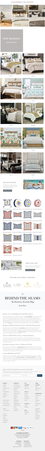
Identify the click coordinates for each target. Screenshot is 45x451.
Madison (33, 174)
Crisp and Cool (31, 263)
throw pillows (22, 327)
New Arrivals (16, 385)
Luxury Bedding (17, 386)
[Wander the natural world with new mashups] (22, 26)
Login (36, 386)
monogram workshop (30, 357)
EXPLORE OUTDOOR (7, 190)
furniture (10, 322)
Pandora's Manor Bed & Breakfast (5, 420)
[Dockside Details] (33, 189)
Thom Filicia (5, 401)
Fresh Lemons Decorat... (27, 209)
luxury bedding (29, 316)
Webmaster (37, 417)
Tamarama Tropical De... (17, 255)
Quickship (16, 410)
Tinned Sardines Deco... (7, 209)
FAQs (36, 398)
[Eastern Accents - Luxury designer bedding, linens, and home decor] (22, 2)
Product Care (38, 395)
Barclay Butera (6, 400)
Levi (11, 100)
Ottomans (16, 401)
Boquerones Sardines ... (7, 220)
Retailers (26, 393)
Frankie (33, 150)
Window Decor (17, 393)
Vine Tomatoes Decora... (37, 209)
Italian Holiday (9, 182)
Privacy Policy (17, 372)
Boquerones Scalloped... (17, 220)
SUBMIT (40, 375)
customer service (21, 346)
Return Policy (38, 412)
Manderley (33, 125)
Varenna (11, 150)
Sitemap (37, 418)
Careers (36, 405)
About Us (26, 386)
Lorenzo (11, 125)
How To (36, 396)
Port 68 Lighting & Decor (5, 415)
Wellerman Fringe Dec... (37, 232)
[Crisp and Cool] (11, 269)
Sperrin (33, 75)
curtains (36, 321)
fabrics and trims (22, 331)
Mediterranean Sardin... (17, 209)
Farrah (33, 100)
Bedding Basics (17, 403)
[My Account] (42, 2)
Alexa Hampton (6, 405)
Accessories (16, 391)
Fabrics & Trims (17, 405)
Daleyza (11, 75)
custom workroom (20, 357)
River (11, 174)
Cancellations (38, 403)
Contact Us (27, 388)
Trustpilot (22, 430)
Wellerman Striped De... (27, 232)
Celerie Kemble (6, 403)
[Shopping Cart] (43, 2)
